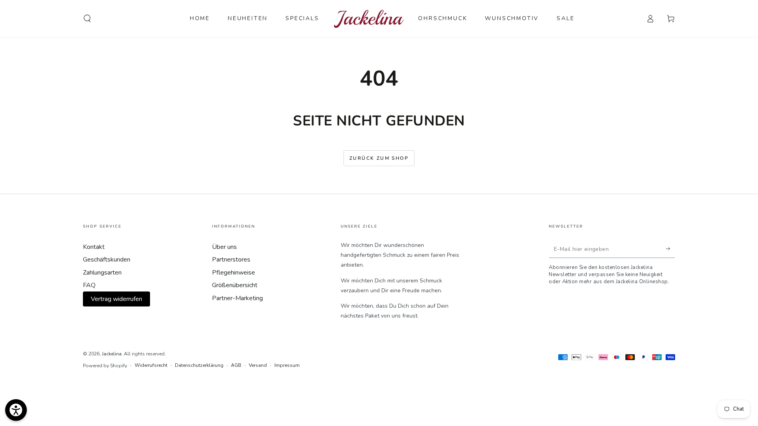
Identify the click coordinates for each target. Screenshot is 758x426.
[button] (87, 18)
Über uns (224, 247)
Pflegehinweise (233, 272)
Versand (258, 365)
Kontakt (94, 247)
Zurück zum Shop (379, 158)
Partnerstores (231, 259)
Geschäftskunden (106, 259)
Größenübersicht (234, 285)
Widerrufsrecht (151, 365)
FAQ (89, 285)
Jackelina (112, 354)
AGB (236, 365)
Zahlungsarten (102, 272)
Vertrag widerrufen (116, 299)
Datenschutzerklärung (199, 365)
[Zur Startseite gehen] (369, 18)
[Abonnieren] (670, 249)
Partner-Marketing (237, 298)
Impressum (287, 365)
